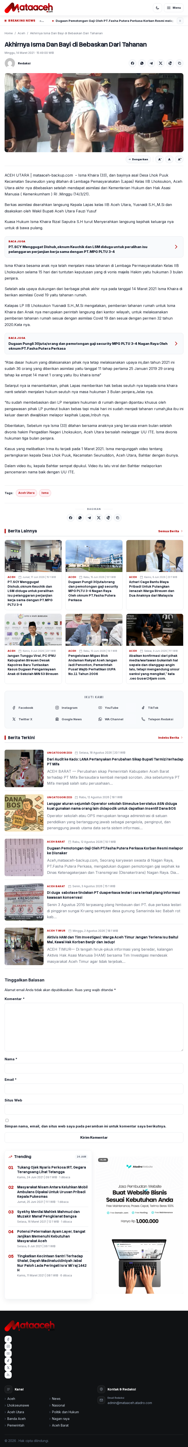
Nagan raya (60, 1419)
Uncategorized (59, 752)
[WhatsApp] (142, 63)
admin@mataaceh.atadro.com (130, 1403)
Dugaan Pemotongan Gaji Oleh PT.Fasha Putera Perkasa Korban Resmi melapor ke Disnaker (88, 21)
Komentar (15, 999)
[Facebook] (132, 63)
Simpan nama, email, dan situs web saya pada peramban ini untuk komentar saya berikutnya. (85, 1126)
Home (9, 33)
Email (11, 1079)
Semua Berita (168, 531)
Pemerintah (15, 1425)
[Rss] (8, 1374)
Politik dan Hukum (65, 1412)
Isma (45, 493)
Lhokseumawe (18, 1405)
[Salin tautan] (179, 63)
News (56, 1399)
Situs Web (13, 1100)
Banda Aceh (16, 1419)
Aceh (21, 33)
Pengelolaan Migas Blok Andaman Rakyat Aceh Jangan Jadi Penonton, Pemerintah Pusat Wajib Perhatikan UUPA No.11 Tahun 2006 (92, 665)
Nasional (58, 1405)
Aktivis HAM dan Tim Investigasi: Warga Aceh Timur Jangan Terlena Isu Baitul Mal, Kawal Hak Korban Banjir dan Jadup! (112, 939)
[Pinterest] (170, 63)
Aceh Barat (56, 841)
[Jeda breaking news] (180, 20)
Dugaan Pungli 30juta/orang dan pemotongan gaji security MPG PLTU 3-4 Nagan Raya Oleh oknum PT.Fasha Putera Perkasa (88, 346)
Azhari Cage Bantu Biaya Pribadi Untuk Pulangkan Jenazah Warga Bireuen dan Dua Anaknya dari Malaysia (151, 589)
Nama (11, 1059)
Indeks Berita (168, 737)
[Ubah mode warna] (157, 7)
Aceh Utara (26, 493)
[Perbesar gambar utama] (94, 112)
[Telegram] (151, 63)
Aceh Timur (56, 930)
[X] (161, 63)
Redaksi (24, 63)
